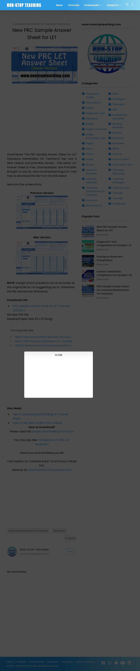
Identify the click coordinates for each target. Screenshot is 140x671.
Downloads (91, 5)
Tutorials (73, 5)
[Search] (127, 5)
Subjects (112, 5)
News (59, 5)
